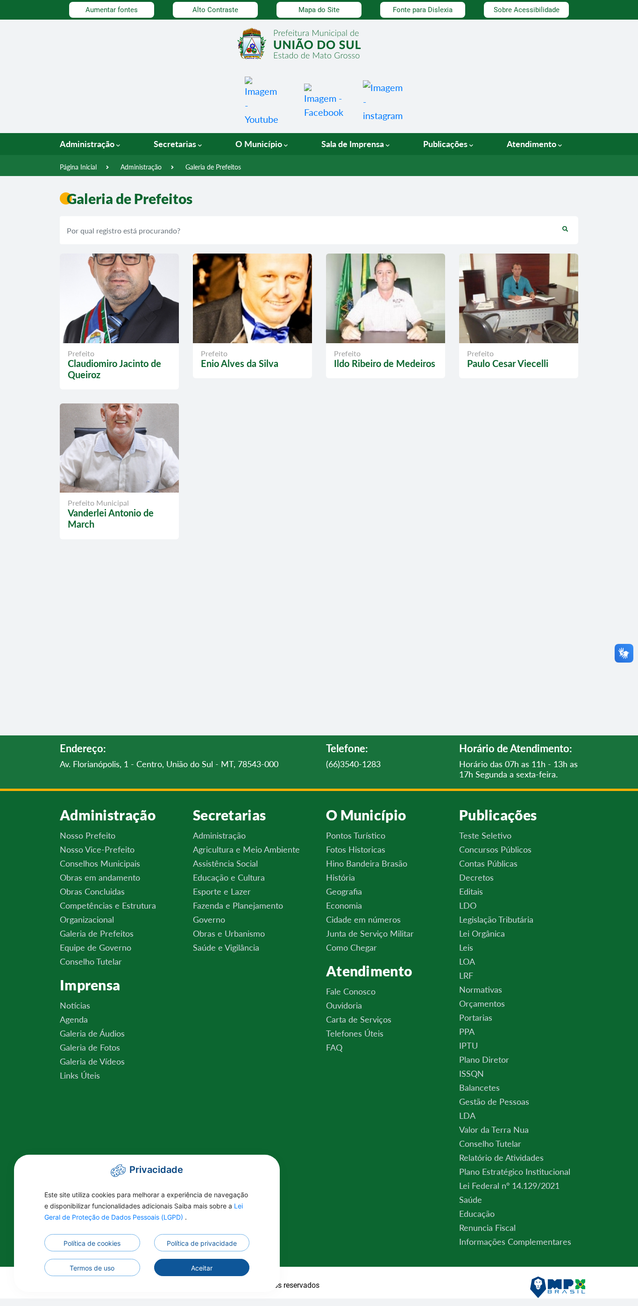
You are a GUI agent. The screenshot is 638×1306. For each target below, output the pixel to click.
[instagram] (383, 100)
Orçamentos (482, 1003)
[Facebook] (323, 100)
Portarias (475, 1017)
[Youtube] (261, 100)
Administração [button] (88, 144)
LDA (467, 1115)
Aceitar (202, 1268)
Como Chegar (351, 947)
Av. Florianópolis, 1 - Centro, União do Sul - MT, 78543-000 (169, 764)
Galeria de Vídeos (92, 1061)
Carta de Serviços (358, 1019)
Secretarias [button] (176, 144)
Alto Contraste (215, 10)
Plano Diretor (484, 1059)
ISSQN (471, 1073)
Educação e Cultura (229, 877)
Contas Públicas (488, 863)
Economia (344, 905)
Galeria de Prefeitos (213, 167)
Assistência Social (225, 863)
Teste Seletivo (485, 835)
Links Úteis (80, 1075)
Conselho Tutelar (91, 961)
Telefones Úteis (354, 1033)
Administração (141, 167)
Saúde (470, 1199)
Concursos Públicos (495, 849)
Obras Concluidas (92, 891)
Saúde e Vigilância (226, 947)
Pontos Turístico (355, 835)
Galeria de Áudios (92, 1033)
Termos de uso (92, 1268)
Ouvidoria (344, 1005)
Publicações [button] (446, 144)
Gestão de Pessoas (494, 1101)
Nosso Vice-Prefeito (97, 849)
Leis (466, 947)
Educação (477, 1213)
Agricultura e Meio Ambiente (246, 849)
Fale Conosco (351, 991)
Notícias (75, 1005)
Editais (471, 891)
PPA (467, 1031)
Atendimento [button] (532, 144)
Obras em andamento (100, 877)
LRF (466, 975)
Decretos (476, 877)
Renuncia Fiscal (487, 1227)
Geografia (344, 891)
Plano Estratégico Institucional (514, 1171)
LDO (467, 905)
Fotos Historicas (355, 849)
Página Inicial (78, 167)
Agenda (74, 1019)
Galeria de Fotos (90, 1047)
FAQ (334, 1047)
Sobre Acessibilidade (527, 10)
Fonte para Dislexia (423, 10)
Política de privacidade (202, 1243)
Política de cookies (92, 1243)
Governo (209, 919)
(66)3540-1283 (353, 764)
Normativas (480, 989)
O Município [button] (259, 144)
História (340, 877)
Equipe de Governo (95, 947)
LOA (467, 961)
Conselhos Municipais (100, 863)
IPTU (468, 1045)
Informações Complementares (515, 1241)
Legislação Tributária (496, 919)
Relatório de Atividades (501, 1157)
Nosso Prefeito (87, 835)
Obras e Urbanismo (229, 933)
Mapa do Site (319, 10)
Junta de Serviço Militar (370, 933)
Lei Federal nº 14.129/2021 (509, 1185)
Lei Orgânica (482, 933)
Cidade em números (363, 919)
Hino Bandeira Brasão (366, 863)
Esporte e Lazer (222, 891)
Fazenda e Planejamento (238, 905)
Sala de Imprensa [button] (353, 144)
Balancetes (479, 1087)
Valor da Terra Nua (494, 1129)
